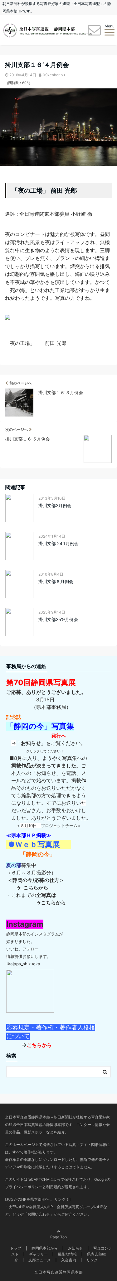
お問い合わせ (38, 1214)
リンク (92, 1260)
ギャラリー (38, 1254)
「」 (31, 743)
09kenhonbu (54, 75)
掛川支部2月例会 (54, 505)
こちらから (35, 887)
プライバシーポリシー (23, 1186)
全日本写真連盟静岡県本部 (58, 1272)
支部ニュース (39, 1260)
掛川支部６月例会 (55, 581)
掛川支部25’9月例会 (58, 619)
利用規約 (53, 1186)
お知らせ (75, 1248)
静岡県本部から (45, 1248)
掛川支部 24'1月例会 (58, 543)
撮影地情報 (67, 1254)
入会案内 (68, 1260)
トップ (15, 1248)
